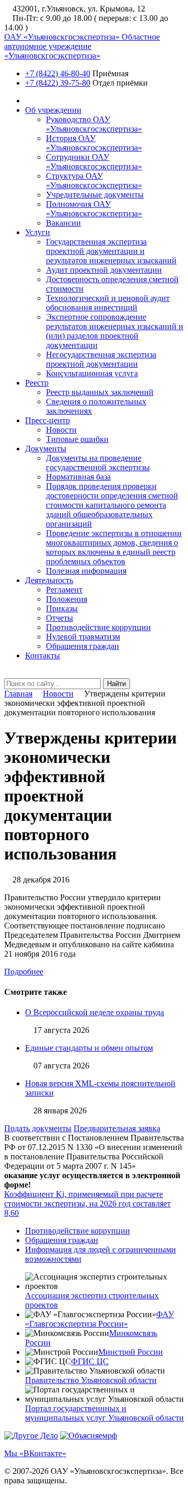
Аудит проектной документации (104, 269)
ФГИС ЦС (90, 1361)
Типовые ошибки (77, 439)
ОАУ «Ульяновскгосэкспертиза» (82, 46)
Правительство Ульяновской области (91, 1380)
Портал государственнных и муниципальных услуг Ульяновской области (104, 1413)
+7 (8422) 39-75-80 (57, 82)
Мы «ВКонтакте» (35, 1453)
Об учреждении (53, 110)
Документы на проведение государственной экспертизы (98, 463)
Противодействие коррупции (98, 627)
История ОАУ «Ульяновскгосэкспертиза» (94, 143)
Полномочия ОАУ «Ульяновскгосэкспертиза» (94, 209)
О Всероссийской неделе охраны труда (94, 1012)
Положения (66, 599)
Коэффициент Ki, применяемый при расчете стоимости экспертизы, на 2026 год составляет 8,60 (87, 1203)
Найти (116, 684)
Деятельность (49, 580)
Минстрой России (130, 1351)
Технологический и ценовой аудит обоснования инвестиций (108, 303)
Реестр (37, 382)
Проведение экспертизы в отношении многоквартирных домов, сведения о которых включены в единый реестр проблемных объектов (114, 547)
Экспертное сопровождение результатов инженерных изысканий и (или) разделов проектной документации (114, 331)
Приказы (62, 608)
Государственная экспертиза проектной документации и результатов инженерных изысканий (111, 251)
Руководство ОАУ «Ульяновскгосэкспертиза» (94, 124)
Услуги (37, 232)
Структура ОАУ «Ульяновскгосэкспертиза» (94, 180)
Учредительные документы (95, 194)
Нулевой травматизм (83, 636)
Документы (45, 448)
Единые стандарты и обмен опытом (89, 1047)
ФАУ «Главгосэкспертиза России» (99, 1319)
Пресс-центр (47, 420)
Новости (61, 429)
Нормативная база (78, 476)
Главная (18, 693)
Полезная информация (86, 570)
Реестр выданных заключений (100, 392)
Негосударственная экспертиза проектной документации (101, 359)
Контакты (42, 655)
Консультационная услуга (92, 373)
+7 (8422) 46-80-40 (57, 73)
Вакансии (63, 222)
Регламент (64, 589)
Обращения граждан (82, 646)
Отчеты (59, 617)
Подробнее (23, 971)
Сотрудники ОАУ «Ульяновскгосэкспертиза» (94, 162)
